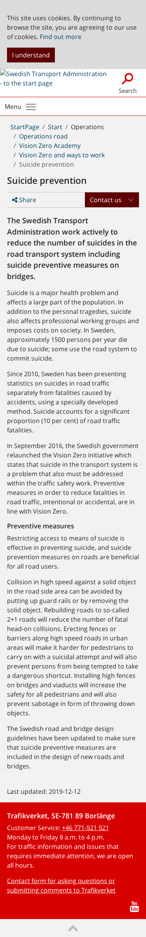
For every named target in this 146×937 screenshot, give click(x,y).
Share (27, 200)
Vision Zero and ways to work (62, 155)
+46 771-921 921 (85, 827)
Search (128, 90)
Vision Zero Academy (50, 145)
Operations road (43, 136)
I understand (31, 55)
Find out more (60, 36)
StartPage (25, 127)
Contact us (105, 200)
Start (55, 127)
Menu (13, 106)
